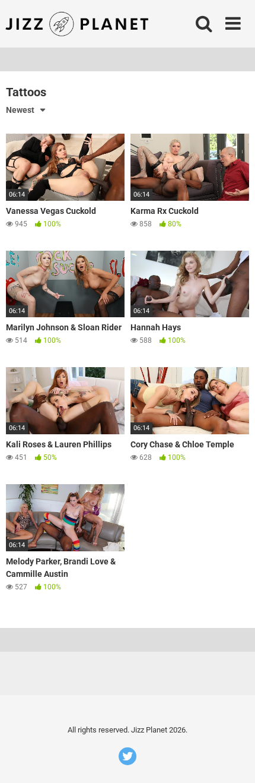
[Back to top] (233, 759)
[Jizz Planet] (79, 24)
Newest (20, 110)
